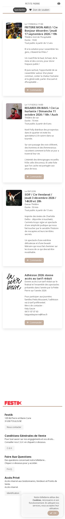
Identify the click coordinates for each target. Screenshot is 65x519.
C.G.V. (9, 448)
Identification (13, 493)
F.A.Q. (9, 469)
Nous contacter (14, 427)
